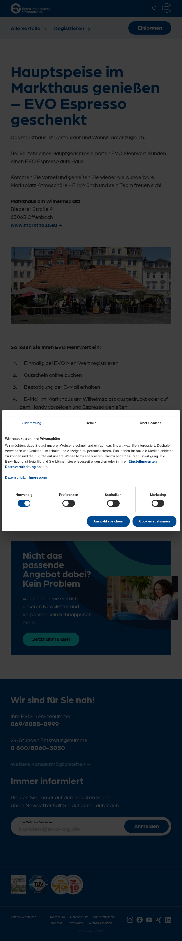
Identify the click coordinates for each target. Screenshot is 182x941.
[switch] (68, 503)
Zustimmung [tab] (32, 423)
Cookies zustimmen (154, 521)
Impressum (38, 477)
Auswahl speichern (108, 521)
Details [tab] (91, 423)
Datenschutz (15, 477)
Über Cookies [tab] (150, 423)
